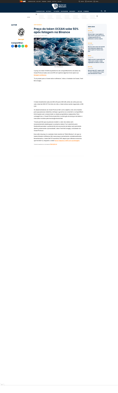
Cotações (56, 11)
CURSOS (49, 1)
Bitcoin (80, 11)
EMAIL (97, 1)
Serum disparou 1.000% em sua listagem (67, 140)
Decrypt (21, 39)
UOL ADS (59, 1)
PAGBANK (44, 1)
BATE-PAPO (89, 1)
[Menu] (105, 11)
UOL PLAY (54, 1)
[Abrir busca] (101, 11)
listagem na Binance (40, 75)
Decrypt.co (53, 144)
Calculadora (64, 11)
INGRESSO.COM (31, 1)
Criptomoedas (38, 24)
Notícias (48, 11)
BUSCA (82, 1)
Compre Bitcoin (40, 11)
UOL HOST (38, 1)
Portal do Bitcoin (59, 6)
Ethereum (86, 11)
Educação (72, 11)
